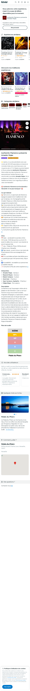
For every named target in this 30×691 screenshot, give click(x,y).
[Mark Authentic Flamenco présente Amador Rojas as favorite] (27, 127)
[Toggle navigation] (28, 2)
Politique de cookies (11, 677)
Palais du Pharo (7, 444)
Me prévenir (15, 27)
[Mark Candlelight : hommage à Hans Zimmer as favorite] (26, 38)
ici (1, 232)
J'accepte (7, 687)
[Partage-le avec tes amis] (27, 123)
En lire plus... (10, 429)
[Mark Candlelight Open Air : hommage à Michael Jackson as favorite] (12, 38)
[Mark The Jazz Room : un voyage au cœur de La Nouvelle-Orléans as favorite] (12, 74)
